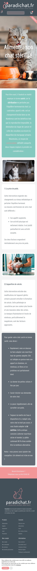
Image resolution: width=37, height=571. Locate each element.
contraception (11, 143)
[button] (4, 12)
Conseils (20, 520)
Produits (4, 520)
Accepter (5, 568)
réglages (18, 565)
